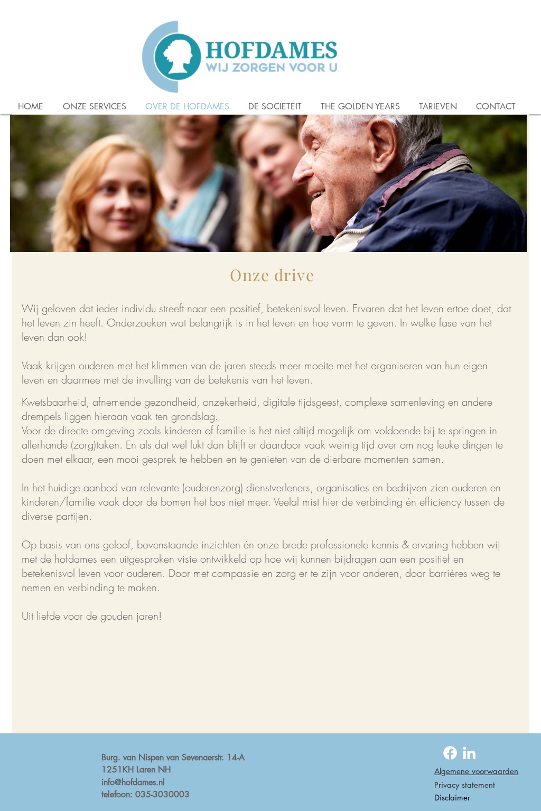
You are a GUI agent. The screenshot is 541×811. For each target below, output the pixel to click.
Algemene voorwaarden (476, 771)
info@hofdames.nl (133, 782)
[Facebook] (450, 753)
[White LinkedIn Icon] (469, 753)
